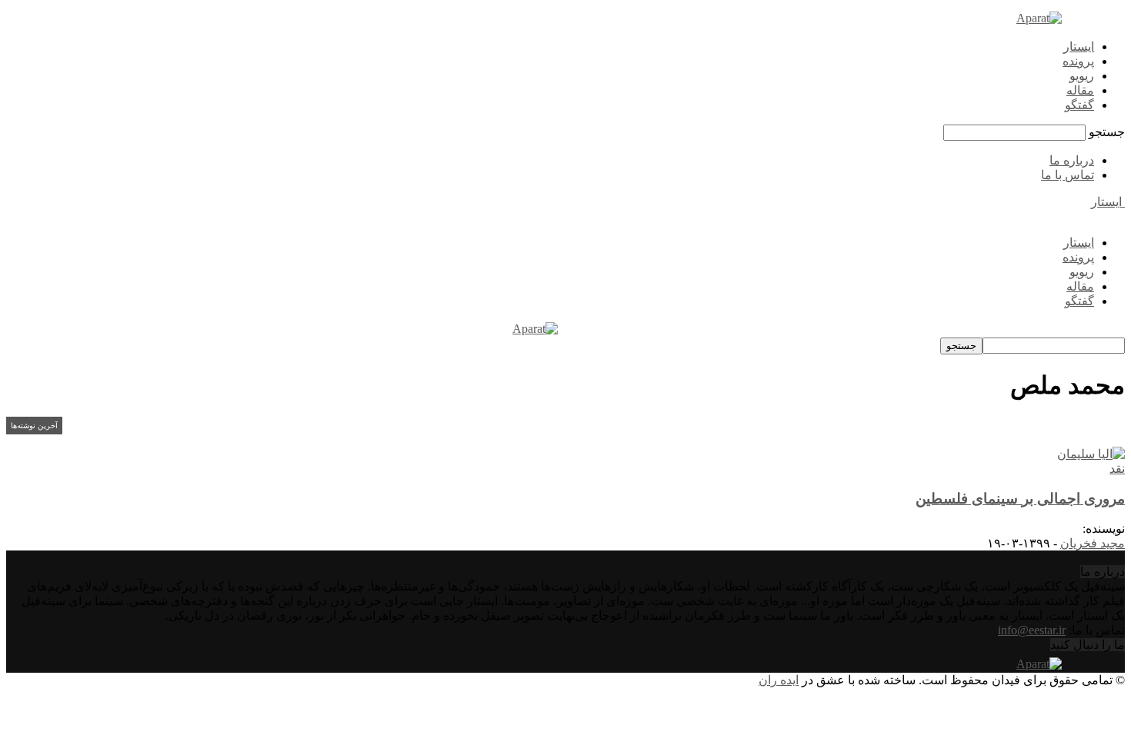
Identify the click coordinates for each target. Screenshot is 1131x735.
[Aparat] (1039, 18)
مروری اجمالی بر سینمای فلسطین (1020, 499)
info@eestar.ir (1032, 630)
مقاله (1080, 90)
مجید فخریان (1092, 543)
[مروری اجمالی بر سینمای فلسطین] (1091, 454)
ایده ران (779, 680)
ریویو (1081, 75)
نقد (1117, 468)
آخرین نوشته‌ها (34, 425)
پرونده (1078, 61)
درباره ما (1071, 160)
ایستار (1078, 46)
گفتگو (1079, 104)
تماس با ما (1067, 174)
